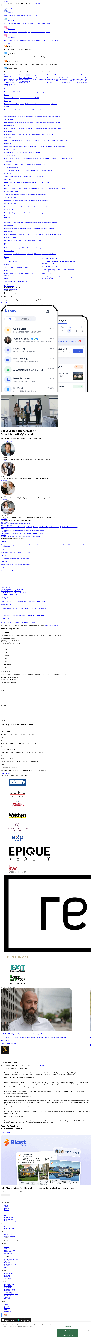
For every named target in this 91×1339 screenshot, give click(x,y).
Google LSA (8, 1267)
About (6, 1304)
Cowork (6, 1247)
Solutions (7, 43)
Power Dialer (8, 1286)
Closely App (7, 1297)
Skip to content (5, 1)
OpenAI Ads (7, 1261)
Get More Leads (5, 1195)
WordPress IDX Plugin (10, 1290)
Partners (6, 243)
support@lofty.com (9, 1236)
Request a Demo (9, 286)
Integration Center (9, 1228)
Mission (6, 1306)
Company (7, 257)
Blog (5, 1216)
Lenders (6, 1210)
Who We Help (8, 8)
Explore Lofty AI (5, 773)
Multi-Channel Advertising (11, 1259)
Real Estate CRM (9, 1284)
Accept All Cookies (68, 1335)
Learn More (37, 3)
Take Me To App (5, 303)
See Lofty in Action (6, 441)
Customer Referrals (9, 1227)
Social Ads (7, 1266)
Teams (6, 1206)
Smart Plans (7, 1287)
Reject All (67, 1330)
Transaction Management (11, 1294)
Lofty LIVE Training (10, 1221)
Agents (6, 1205)
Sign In (6, 284)
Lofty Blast (7, 1262)
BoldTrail (7, 1276)
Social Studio (8, 1292)
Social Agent (7, 1251)
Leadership (7, 1308)
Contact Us (7, 1311)
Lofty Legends (8, 1219)
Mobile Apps (8, 1295)
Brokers (6, 1208)
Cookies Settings (68, 1326)
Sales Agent (7, 1248)
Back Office (7, 1298)
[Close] (88, 1330)
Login (6, 289)
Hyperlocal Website (9, 1289)
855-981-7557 (8, 1234)
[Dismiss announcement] (1, 5)
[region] (45, 1330)
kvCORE (7, 1275)
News (6, 1309)
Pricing (6, 216)
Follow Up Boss (9, 1273)
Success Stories (8, 1217)
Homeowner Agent (9, 1250)
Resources (7, 217)
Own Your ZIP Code (10, 1264)
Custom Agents (8, 1253)
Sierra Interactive (9, 1278)
